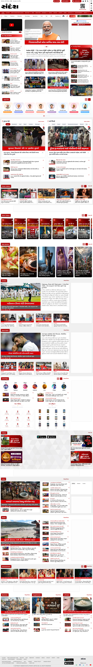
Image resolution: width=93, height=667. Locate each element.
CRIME (65, 12)
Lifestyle (70, 12)
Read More (41, 121)
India (33, 12)
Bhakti (85, 12)
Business (44, 12)
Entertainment (78, 12)
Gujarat (8, 12)
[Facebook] (91, 3)
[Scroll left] (4, 124)
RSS (25, 661)
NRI (51, 16)
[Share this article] (43, 160)
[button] (83, 1)
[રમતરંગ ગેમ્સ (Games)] (63, 16)
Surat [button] (20, 124)
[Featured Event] (85, 16)
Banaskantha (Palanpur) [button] (73, 124)
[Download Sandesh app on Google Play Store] (69, 660)
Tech (42, 16)
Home (3, 12)
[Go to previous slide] (82, 186)
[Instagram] (91, 8)
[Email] (9, 310)
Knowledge (27, 16)
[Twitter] (91, 5)
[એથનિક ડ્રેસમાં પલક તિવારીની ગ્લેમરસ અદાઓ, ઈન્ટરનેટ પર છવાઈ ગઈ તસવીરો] (65, 247)
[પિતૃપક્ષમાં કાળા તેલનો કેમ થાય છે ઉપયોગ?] (28, 247)
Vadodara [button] (31, 124)
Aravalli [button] (64, 124)
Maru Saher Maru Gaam (17, 12)
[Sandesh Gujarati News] (11, 6)
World (50, 12)
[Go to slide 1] (45, 46)
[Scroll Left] (1, 16)
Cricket (55, 12)
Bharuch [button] (81, 124)
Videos (5, 16)
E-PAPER (57, 1)
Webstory (38, 12)
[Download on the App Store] (51, 437)
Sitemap (30, 661)
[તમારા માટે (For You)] (67, 16)
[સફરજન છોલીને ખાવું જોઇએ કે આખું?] (9, 247)
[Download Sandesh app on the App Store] (69, 663)
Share (3, 309)
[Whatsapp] (91, 1)
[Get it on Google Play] (41, 437)
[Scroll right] (44, 124)
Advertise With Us (17, 661)
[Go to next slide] (85, 186)
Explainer (12, 16)
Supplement (57, 16)
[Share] (20, 39)
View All (90, 185)
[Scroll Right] (61, 16)
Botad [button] (87, 124)
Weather (27, 12)
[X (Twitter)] (7, 310)
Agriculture (35, 16)
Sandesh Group (47, 661)
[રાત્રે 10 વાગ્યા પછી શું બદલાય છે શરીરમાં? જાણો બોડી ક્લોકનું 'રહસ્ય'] (46, 247)
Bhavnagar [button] (37, 124)
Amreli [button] (53, 124)
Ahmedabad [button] (14, 124)
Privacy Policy (37, 661)
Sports (60, 12)
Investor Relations (6, 661)
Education (20, 16)
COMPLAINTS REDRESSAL (21, 663)
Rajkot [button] (25, 124)
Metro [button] (8, 124)
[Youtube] (91, 10)
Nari (46, 16)
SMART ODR (31, 663)
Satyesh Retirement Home (8, 663)
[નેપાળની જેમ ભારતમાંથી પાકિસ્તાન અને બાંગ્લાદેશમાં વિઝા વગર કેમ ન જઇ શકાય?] (83, 247)
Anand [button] (58, 124)
